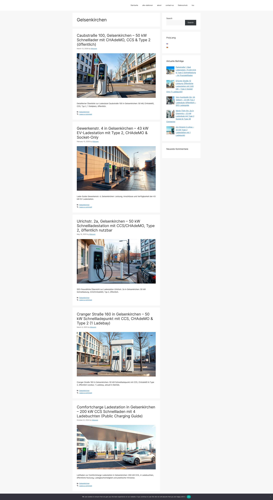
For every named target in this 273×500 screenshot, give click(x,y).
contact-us (170, 5)
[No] (270, 497)
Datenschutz (182, 5)
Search (169, 18)
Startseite (134, 5)
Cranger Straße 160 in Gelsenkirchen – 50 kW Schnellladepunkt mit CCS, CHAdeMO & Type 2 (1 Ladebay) (115, 318)
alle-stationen (147, 5)
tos (193, 5)
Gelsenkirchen (84, 112)
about (159, 5)
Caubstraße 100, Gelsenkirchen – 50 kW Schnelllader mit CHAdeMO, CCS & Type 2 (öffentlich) (113, 40)
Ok (189, 497)
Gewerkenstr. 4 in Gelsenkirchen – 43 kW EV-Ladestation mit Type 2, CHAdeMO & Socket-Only (112, 132)
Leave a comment (85, 114)
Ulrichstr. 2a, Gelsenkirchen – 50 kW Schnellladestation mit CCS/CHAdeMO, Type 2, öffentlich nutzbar (116, 225)
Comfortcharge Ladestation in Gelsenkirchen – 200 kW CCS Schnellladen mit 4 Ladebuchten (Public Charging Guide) (116, 411)
